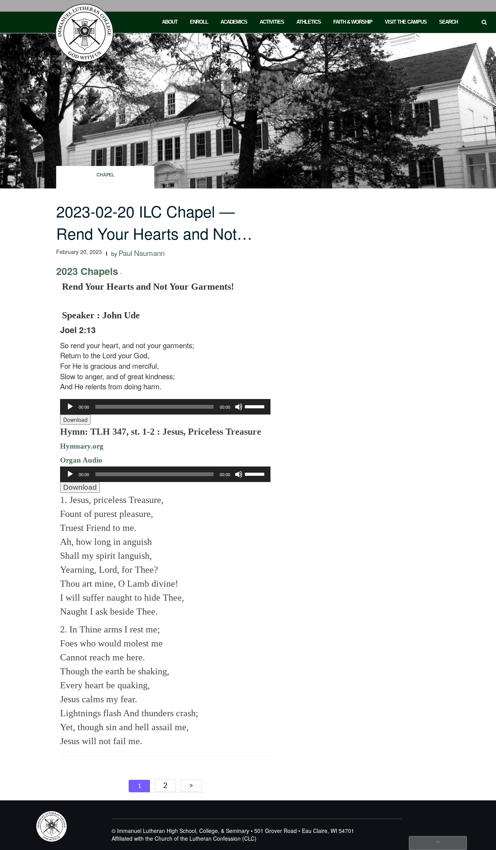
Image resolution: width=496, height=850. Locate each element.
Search (448, 22)
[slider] (256, 406)
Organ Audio (81, 460)
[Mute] (239, 407)
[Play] (70, 407)
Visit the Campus (406, 22)
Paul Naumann (142, 253)
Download (75, 419)
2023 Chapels (87, 271)
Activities (272, 22)
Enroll (199, 22)
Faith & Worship (352, 22)
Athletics (308, 22)
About (169, 22)
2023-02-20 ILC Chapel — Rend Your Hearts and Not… (154, 222)
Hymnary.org (81, 446)
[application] (165, 407)
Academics (233, 22)
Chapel (105, 175)
